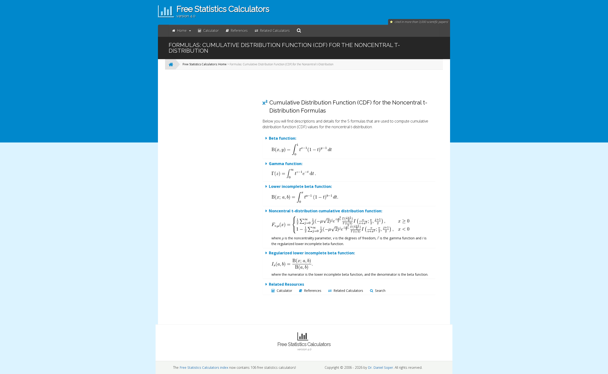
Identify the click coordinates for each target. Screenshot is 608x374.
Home (182, 30)
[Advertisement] (219, 144)
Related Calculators (348, 290)
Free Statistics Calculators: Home (205, 64)
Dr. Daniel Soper (380, 367)
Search (380, 290)
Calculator (284, 290)
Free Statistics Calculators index (204, 367)
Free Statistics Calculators (304, 346)
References (312, 290)
